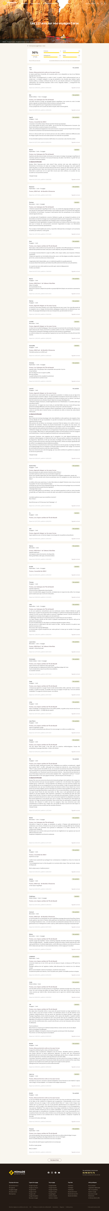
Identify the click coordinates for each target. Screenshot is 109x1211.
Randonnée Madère (72, 1196)
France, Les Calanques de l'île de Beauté (41, 100)
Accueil (4, 42)
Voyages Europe (11, 42)
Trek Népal (70, 1188)
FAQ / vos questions (93, 1190)
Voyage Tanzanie (53, 1188)
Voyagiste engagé (13, 1190)
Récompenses (12, 1194)
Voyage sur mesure (33, 1188)
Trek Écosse (70, 1190)
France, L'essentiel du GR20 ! (38, 122)
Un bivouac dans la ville (94, 1198)
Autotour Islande (53, 1196)
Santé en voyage (92, 1192)
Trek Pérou (70, 1185)
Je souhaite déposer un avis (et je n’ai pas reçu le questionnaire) (64, 60)
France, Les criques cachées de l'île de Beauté (43, 246)
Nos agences (12, 1188)
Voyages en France (20, 42)
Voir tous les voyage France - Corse (37, 46)
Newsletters (55, 1207)
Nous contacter (92, 1185)
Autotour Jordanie (53, 1198)
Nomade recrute (13, 1192)
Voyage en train (32, 1192)
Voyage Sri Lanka (53, 1192)
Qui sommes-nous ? (13, 1185)
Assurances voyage (92, 1194)
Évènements (91, 1196)
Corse (27, 42)
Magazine (62, 1207)
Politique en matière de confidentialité (42, 1207)
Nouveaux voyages (33, 1198)
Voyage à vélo (32, 1194)
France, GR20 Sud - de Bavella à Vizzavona (42, 191)
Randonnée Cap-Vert (73, 1194)
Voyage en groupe (33, 1185)
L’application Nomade (94, 1188)
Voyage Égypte (52, 1194)
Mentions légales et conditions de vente (18, 1207)
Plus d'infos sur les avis (34, 60)
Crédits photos (69, 1207)
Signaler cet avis (76, 88)
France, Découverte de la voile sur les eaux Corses (44, 72)
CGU (30, 1207)
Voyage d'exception (33, 1196)
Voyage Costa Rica (53, 1190)
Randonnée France (72, 1192)
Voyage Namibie (52, 1185)
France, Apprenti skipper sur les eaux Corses (42, 306)
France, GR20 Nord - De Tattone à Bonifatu (42, 283)
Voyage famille (32, 1190)
